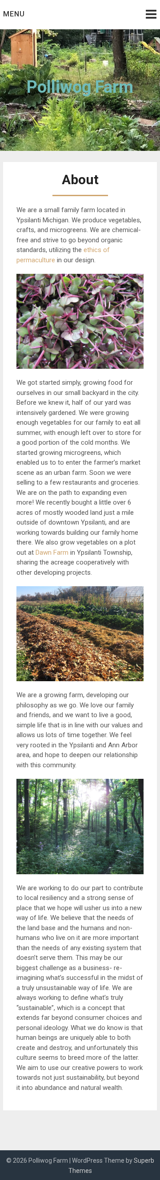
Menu (14, 14)
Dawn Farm (52, 552)
